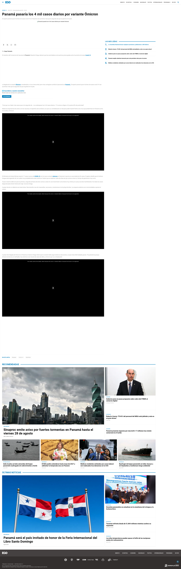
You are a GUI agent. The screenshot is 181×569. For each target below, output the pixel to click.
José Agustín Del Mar (110, 402)
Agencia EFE (5, 467)
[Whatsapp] (11, 45)
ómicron (55, 176)
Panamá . (68, 84)
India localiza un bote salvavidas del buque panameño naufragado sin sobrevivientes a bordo (20, 465)
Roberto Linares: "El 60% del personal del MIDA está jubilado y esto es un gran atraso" (130, 49)
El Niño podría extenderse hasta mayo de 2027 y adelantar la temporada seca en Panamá (58, 465)
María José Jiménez (109, 527)
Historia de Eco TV (18, 564)
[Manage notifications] (178, 562)
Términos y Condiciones (7, 564)
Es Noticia (128, 2)
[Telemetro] (66, 561)
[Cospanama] (84, 561)
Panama (14, 357)
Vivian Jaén (108, 420)
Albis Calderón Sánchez (8, 436)
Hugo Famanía (8, 51)
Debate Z (122, 2)
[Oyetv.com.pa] (78, 561)
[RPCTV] (72, 561)
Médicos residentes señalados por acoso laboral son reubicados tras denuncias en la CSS (131, 63)
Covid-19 (10, 10)
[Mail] (15, 45)
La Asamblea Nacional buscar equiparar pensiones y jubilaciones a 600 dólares (128, 44)
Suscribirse (6, 96)
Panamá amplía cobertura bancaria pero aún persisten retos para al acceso (127, 58)
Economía (136, 2)
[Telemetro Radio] (109, 561)
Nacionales (143, 2)
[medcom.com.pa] (115, 561)
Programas (167, 2)
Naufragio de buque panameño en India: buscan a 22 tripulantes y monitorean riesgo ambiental (136, 465)
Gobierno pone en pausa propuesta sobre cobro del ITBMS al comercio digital (128, 53)
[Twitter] (7, 45)
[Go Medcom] (90, 561)
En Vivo (174, 2)
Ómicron (18, 84)
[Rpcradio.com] (97, 561)
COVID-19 (37, 176)
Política (150, 2)
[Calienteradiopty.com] (103, 561)
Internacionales (157, 2)
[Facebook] (3, 45)
